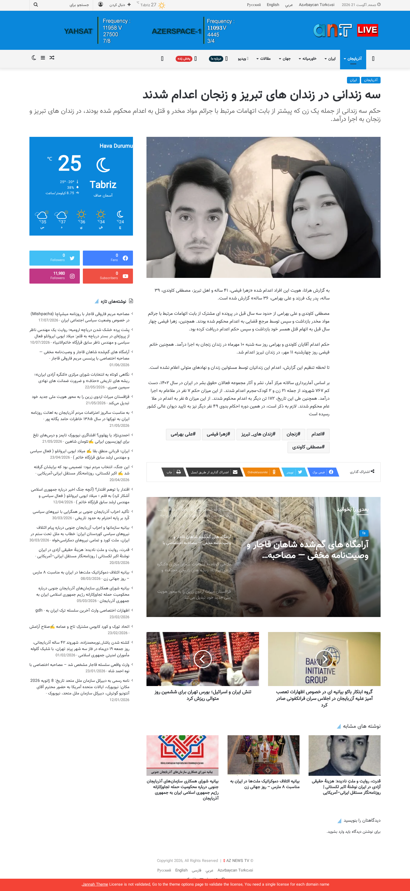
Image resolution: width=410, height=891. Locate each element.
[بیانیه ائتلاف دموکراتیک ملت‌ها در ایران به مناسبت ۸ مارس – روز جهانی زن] (264, 755)
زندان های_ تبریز (257, 434)
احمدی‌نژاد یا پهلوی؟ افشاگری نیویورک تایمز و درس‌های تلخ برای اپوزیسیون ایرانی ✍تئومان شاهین (81, 438)
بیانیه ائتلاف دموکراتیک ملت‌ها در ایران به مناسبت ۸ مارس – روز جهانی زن (265, 784)
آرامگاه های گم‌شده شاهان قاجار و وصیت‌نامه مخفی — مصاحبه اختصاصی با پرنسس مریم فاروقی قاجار (308, 550)
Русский (254, 5)
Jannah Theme (95, 885)
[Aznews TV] (346, 30)
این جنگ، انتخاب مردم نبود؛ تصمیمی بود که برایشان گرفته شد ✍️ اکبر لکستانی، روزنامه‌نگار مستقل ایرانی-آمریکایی (81, 470)
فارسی (196, 871)
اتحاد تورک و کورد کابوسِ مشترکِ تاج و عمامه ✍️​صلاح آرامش (79, 627)
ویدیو (242, 59)
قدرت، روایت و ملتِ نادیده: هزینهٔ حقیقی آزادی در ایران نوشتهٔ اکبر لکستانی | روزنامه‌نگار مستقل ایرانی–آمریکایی (346, 787)
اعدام (317, 434)
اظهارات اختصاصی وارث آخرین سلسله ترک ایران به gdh (82, 610)
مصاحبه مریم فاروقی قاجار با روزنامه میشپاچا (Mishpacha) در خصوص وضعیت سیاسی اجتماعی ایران (80, 317)
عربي (289, 5)
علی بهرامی (182, 434)
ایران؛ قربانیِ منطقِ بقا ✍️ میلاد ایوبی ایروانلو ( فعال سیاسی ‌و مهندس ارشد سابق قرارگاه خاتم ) (79, 454)
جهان (287, 59)
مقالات (265, 59)
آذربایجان (355, 59)
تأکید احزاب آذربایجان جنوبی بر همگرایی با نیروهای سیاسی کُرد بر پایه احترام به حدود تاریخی (81, 515)
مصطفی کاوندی (307, 447)
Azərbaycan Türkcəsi (316, 5)
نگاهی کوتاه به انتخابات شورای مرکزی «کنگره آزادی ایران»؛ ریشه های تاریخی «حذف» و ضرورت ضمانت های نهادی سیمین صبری (81, 381)
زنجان (292, 434)
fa (364, 533)
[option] (263, 557)
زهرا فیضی (217, 434)
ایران (332, 59)
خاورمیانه (309, 59)
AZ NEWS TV (237, 861)
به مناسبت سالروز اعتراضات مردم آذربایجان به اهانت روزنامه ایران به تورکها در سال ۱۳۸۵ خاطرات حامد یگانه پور (80, 416)
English (273, 5)
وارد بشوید (336, 832)
